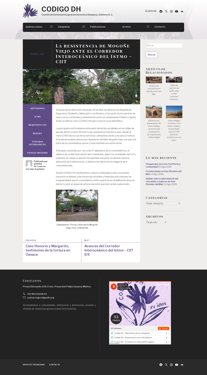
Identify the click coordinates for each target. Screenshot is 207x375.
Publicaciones (97, 26)
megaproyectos (37, 125)
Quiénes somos (34, 26)
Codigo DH (61, 9)
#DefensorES (37, 108)
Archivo (126, 26)
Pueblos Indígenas (37, 153)
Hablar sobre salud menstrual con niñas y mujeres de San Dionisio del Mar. (162, 181)
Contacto (159, 26)
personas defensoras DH (37, 143)
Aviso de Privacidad (34, 365)
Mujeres (37, 133)
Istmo (37, 117)
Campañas (64, 26)
